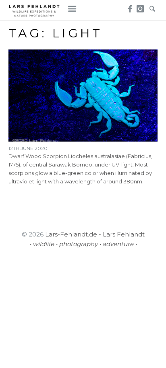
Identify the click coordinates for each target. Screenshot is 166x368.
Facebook (129, 6)
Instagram (140, 6)
